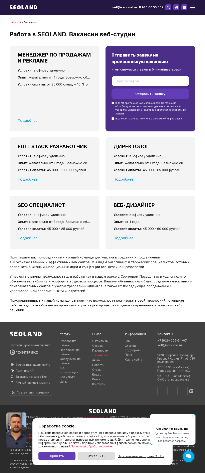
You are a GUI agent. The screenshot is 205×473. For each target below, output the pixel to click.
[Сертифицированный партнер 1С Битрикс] (31, 352)
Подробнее (27, 120)
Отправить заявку (150, 94)
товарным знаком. (96, 417)
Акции (96, 360)
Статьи (97, 369)
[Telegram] (161, 391)
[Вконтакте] (171, 391)
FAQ (127, 341)
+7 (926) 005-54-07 (172, 340)
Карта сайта (133, 359)
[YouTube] (181, 391)
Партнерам (100, 350)
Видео (96, 374)
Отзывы (97, 345)
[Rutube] (191, 391)
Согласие (167, 102)
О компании (100, 341)
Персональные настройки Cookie (141, 456)
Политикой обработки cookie (91, 446)
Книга (96, 379)
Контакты (99, 384)
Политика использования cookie (29, 434)
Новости (98, 365)
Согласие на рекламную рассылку (30, 437)
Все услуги (67, 377)
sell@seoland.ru (124, 7)
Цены (63, 381)
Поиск (129, 354)
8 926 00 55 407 (151, 7)
